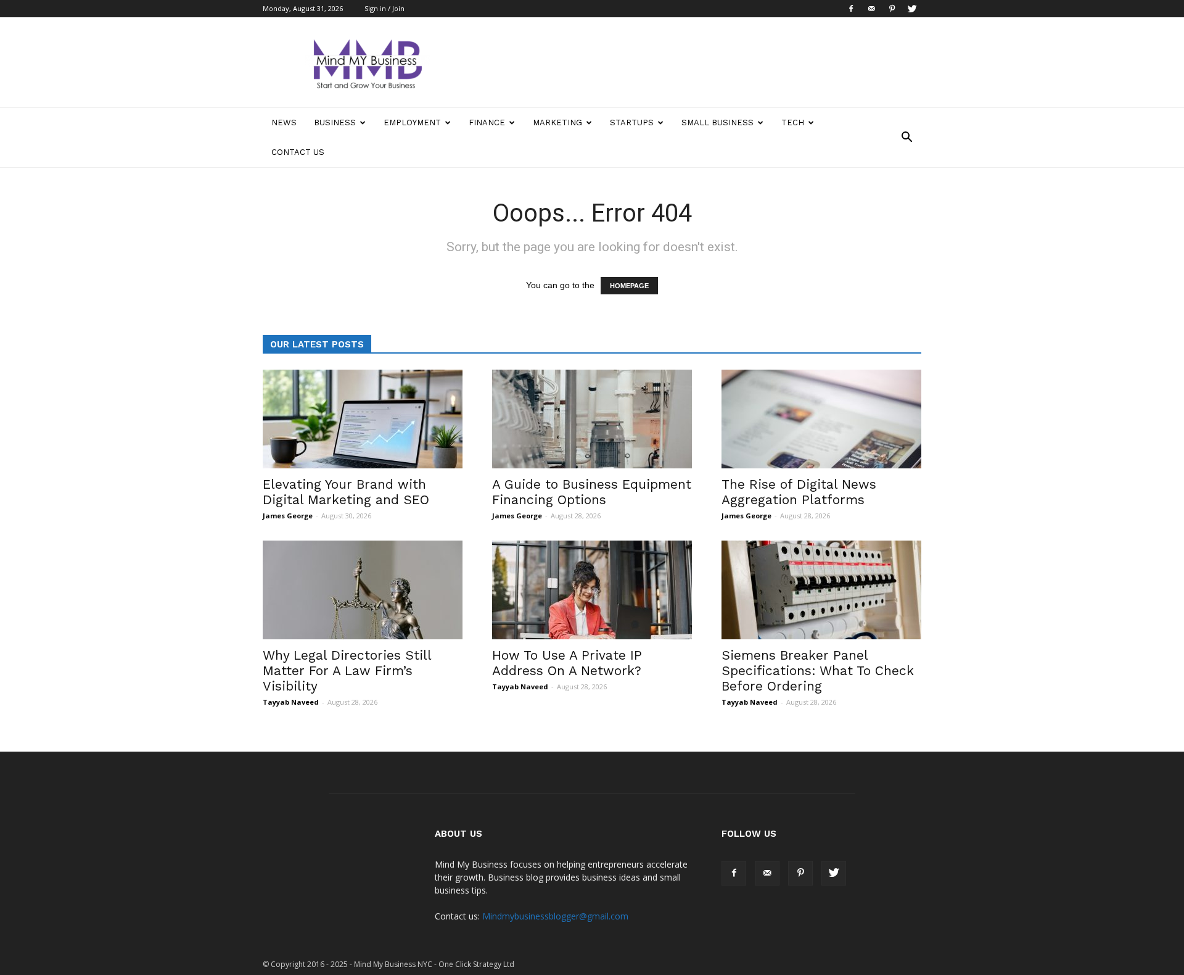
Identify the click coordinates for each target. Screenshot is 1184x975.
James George (288, 515)
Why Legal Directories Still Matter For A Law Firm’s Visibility (347, 670)
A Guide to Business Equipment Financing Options (591, 491)
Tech (792, 122)
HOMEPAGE (629, 285)
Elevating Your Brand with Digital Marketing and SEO (346, 491)
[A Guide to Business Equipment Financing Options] (592, 419)
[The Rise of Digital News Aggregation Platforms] (821, 419)
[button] (906, 137)
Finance (487, 122)
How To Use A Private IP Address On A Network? (567, 662)
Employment (412, 122)
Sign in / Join (384, 8)
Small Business (717, 122)
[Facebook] (851, 8)
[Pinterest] (891, 8)
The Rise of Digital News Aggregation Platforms (799, 491)
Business (335, 122)
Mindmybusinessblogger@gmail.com (555, 916)
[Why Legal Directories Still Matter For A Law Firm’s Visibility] (362, 590)
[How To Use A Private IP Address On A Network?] (592, 590)
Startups (632, 122)
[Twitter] (912, 8)
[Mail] (871, 8)
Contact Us (297, 152)
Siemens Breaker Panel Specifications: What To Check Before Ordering (818, 670)
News (284, 122)
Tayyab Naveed (291, 702)
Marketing (557, 122)
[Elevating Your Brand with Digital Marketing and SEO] (362, 419)
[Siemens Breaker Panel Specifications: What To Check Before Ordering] (821, 590)
